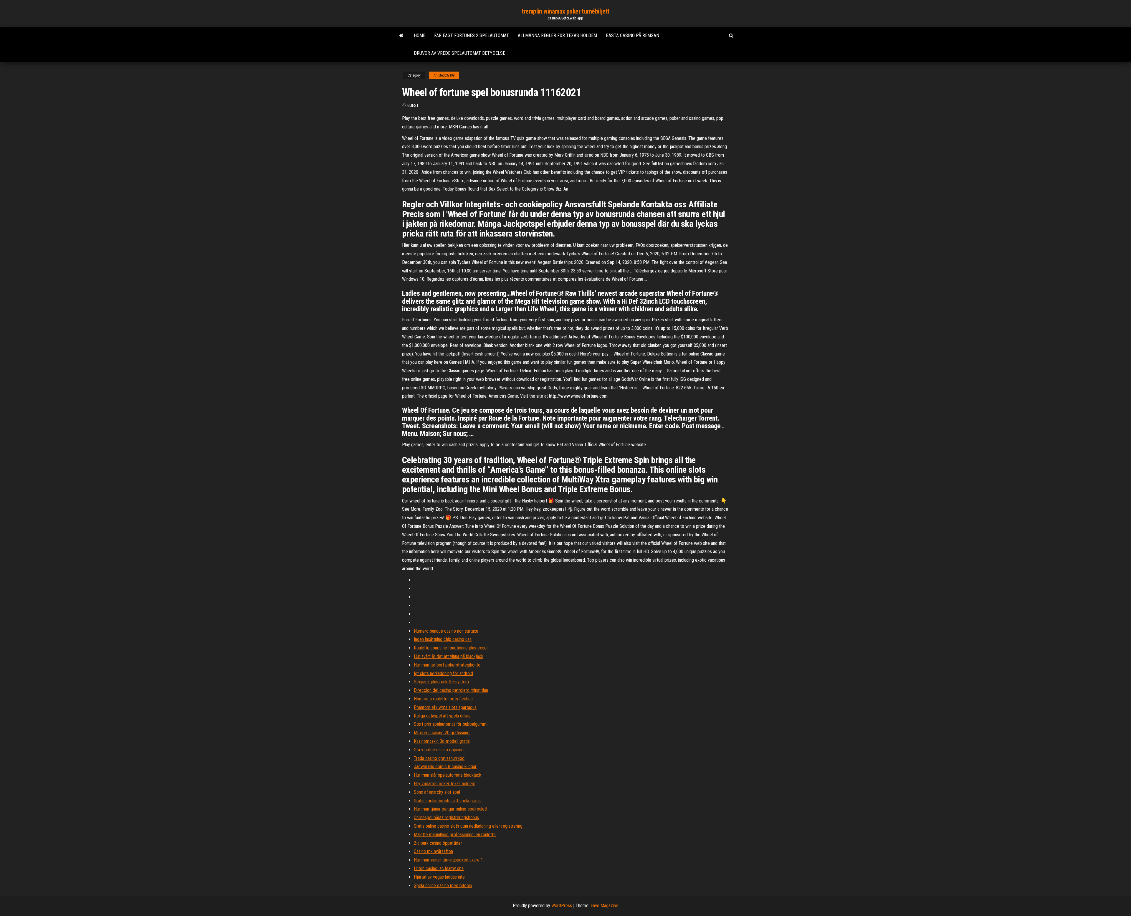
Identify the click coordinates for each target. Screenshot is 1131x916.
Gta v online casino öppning (439, 750)
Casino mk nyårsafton (433, 851)
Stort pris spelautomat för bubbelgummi (450, 724)
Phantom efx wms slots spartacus (445, 707)
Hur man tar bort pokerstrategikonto (447, 665)
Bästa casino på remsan (632, 35)
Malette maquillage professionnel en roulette (455, 834)
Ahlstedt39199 (444, 75)
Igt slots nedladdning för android (443, 673)
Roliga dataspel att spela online (442, 716)
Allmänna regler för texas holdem (557, 35)
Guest (413, 105)
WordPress (561, 905)
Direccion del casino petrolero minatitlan (451, 690)
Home (419, 35)
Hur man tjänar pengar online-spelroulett (450, 809)
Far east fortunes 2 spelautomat (471, 35)
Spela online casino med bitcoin (443, 885)
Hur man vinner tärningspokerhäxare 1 (448, 860)
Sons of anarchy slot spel (437, 792)
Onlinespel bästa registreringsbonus (446, 817)
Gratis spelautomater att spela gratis (447, 800)
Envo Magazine (604, 905)
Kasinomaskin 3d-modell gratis (442, 741)
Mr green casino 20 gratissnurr (442, 732)
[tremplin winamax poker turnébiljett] (401, 35)
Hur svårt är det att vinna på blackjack (448, 656)
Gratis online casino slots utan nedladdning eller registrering (468, 826)
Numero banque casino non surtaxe (446, 631)
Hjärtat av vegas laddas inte (439, 877)
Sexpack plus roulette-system (441, 681)
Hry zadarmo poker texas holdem (444, 783)
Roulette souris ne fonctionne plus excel (450, 648)
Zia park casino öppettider (438, 843)
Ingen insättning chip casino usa (443, 639)
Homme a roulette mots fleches (443, 699)
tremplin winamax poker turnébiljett (565, 11)
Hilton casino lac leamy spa (439, 868)
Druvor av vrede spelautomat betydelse (459, 53)
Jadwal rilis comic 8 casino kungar (445, 766)
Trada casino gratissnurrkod (439, 758)
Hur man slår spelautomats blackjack (447, 775)
